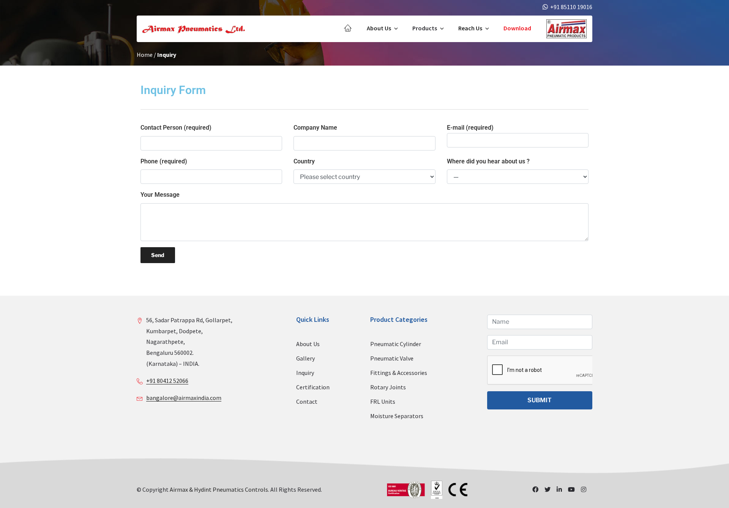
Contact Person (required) (175, 127)
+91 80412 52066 (167, 380)
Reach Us (470, 28)
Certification (313, 387)
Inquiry (305, 372)
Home (145, 54)
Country (304, 161)
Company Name (315, 127)
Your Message (160, 194)
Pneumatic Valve (391, 358)
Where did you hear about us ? (488, 161)
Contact (306, 401)
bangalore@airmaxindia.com (183, 397)
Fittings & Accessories (398, 372)
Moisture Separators (396, 416)
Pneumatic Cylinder (395, 344)
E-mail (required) (470, 127)
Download (517, 28)
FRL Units (382, 401)
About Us (379, 28)
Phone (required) (163, 161)
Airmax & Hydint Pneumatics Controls (219, 489)
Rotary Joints (388, 387)
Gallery (305, 358)
